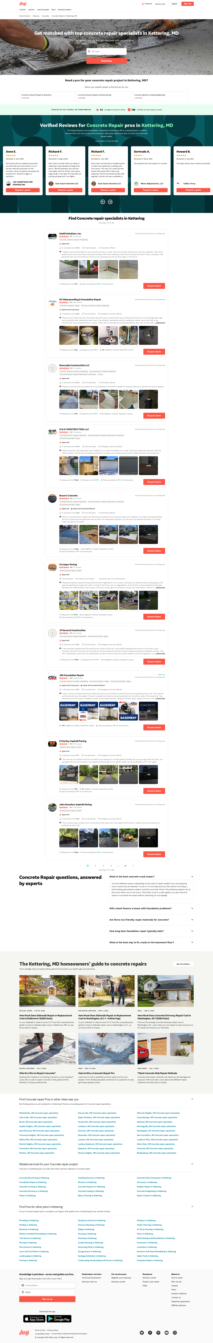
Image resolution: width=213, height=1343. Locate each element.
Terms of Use (40, 1330)
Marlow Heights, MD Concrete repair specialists (99, 1153)
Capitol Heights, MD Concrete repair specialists (40, 1126)
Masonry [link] (36, 16)
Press (173, 1289)
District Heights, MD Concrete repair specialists (40, 1144)
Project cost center (151, 1281)
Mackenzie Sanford (87, 1011)
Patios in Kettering (27, 1195)
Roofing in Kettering (28, 1225)
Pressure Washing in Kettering (91, 1225)
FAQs (145, 1285)
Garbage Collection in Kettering (92, 1256)
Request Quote (154, 286)
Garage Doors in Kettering (89, 1251)
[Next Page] (133, 865)
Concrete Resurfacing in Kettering (34, 1178)
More (53, 10)
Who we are (176, 1281)
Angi (140, 1011)
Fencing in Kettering (28, 1260)
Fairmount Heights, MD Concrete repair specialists (41, 1135)
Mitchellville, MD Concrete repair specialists (38, 1113)
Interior (23, 10)
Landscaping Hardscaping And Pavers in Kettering (100, 1260)
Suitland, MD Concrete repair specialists (154, 1122)
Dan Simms (142, 1068)
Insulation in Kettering (147, 1247)
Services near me (89, 1281)
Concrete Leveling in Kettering (32, 1186)
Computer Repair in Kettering (150, 1260)
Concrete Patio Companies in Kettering (154, 1178)
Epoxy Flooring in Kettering (90, 1195)
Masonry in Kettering (87, 1182)
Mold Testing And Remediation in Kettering (156, 1238)
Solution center (149, 1277)
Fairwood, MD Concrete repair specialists (155, 1148)
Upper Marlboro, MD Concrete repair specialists (99, 1117)
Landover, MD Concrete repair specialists (96, 1126)
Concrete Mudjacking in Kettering (151, 1191)
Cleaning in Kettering (87, 1238)
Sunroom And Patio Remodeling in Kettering (156, 1251)
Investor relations (179, 1293)
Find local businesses (91, 1277)
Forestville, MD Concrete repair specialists (38, 1148)
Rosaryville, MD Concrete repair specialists (97, 1113)
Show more (160, 323)
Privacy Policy (52, 1330)
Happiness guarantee (180, 1301)
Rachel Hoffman (26, 1068)
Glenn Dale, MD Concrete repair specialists (156, 1144)
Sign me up (47, 1299)
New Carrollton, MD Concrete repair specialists (157, 1135)
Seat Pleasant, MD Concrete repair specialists (39, 1130)
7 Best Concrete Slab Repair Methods (157, 1073)
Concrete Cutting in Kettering (91, 1191)
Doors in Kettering (145, 1233)
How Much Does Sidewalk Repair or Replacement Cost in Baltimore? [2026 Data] (45, 1017)
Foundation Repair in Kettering (32, 1182)
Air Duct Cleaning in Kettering (150, 1229)
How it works (177, 1277)
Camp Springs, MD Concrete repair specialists (157, 1117)
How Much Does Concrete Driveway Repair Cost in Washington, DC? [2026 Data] (164, 1017)
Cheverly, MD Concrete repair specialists (96, 1130)
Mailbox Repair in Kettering (149, 1186)
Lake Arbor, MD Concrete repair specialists (38, 1117)
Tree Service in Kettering (30, 1238)
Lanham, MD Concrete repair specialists (95, 1139)
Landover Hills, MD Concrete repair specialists (157, 1139)
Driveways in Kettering (147, 1182)
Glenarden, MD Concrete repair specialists (96, 1135)
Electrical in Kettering (28, 1229)
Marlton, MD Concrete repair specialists (36, 1153)
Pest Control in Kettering (30, 1247)
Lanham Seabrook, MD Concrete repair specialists (100, 1144)
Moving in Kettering (27, 1242)
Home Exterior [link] (24, 16)
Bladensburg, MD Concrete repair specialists (156, 1153)
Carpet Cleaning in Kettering (90, 1242)
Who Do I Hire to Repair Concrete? (37, 1073)
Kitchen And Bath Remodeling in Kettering (37, 1233)
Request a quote (22, 190)
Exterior (31, 10)
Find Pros (106, 60)
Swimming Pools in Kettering (91, 1247)
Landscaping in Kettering (30, 1256)
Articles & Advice (64, 10)
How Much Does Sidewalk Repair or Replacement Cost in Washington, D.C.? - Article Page (104, 1017)
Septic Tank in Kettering (147, 1256)
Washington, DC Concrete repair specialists (156, 1130)
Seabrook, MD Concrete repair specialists (96, 1148)
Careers (174, 1285)
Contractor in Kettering (147, 1242)
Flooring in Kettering (87, 1233)
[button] (68, 269)
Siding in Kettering (86, 1229)
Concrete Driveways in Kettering (33, 1191)
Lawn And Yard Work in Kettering (34, 1251)
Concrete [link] (45, 16)
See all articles (183, 964)
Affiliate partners (178, 1305)
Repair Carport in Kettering (149, 1195)
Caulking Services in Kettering (91, 1178)
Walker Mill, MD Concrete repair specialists (38, 1139)
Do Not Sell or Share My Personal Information (69, 1334)
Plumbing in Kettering (28, 1220)
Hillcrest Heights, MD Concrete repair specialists (158, 1113)
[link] (8, 183)
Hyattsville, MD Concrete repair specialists (97, 1122)
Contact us (176, 1297)
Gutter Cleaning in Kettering (149, 1225)
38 (125, 866)
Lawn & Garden (43, 10)
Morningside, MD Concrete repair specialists (156, 1126)
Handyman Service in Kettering (91, 1220)
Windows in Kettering (146, 1220)
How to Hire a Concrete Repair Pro (96, 1073)
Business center (118, 1281)
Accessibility (42, 1334)
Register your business (121, 1277)
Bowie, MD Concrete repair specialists (36, 1122)
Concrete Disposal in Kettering (91, 1186)
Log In (174, 3)
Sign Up (187, 3)
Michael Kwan (25, 1011)
